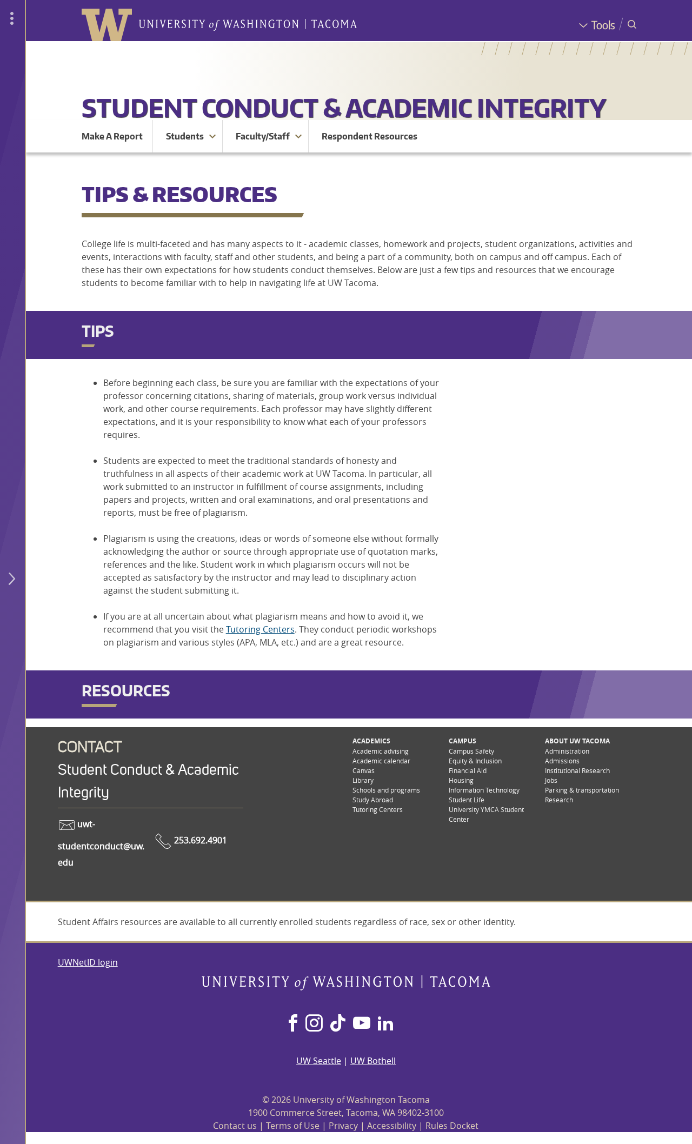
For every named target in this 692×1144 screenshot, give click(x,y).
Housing (461, 780)
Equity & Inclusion (475, 760)
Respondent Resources (369, 136)
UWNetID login (88, 962)
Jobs (551, 780)
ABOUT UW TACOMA (577, 741)
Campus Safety (471, 751)
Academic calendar (381, 760)
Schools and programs (386, 790)
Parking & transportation (582, 790)
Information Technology (484, 790)
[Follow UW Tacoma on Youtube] (361, 1024)
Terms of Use (293, 1126)
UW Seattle (318, 1061)
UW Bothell (373, 1061)
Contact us (235, 1126)
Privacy (343, 1126)
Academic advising (380, 751)
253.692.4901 (199, 840)
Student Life (466, 799)
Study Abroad (372, 799)
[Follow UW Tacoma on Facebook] (293, 1024)
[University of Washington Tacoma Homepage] (346, 987)
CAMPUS (462, 741)
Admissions (562, 760)
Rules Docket (451, 1126)
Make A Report (112, 136)
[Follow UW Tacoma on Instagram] (314, 1024)
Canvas (363, 770)
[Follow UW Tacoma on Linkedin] (385, 1024)
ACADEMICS (371, 741)
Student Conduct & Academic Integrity (344, 107)
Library (363, 780)
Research (559, 799)
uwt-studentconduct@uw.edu (101, 843)
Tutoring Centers (260, 629)
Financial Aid (468, 770)
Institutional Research (577, 770)
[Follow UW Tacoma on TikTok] (338, 1024)
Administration (567, 751)
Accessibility (391, 1126)
